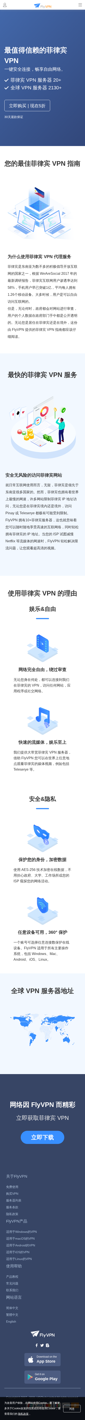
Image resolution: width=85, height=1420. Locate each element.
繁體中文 (12, 1314)
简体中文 (12, 1308)
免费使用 (12, 1187)
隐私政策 (12, 1214)
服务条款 (12, 1207)
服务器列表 (13, 1200)
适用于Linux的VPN (19, 1259)
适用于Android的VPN (20, 1245)
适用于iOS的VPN (17, 1252)
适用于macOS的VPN (20, 1238)
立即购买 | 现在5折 (27, 105)
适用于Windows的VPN (21, 1231)
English (11, 1321)
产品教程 (12, 1276)
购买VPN (12, 1193)
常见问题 (12, 1283)
